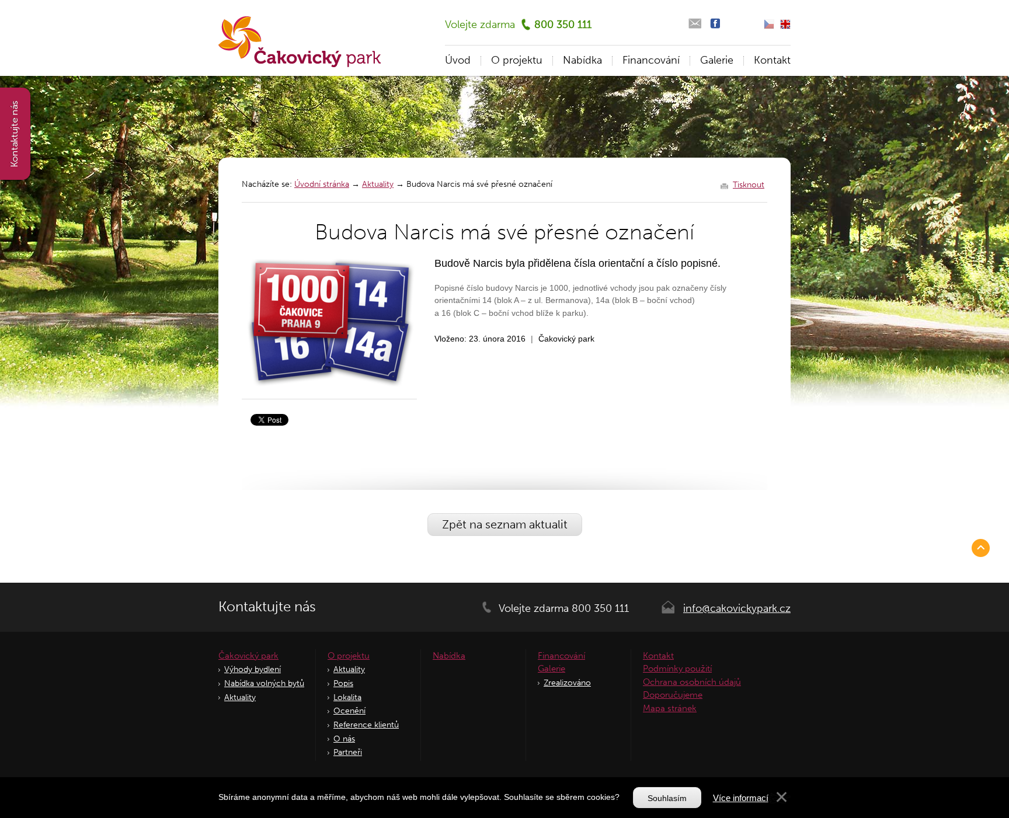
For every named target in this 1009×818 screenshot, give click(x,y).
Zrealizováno (567, 683)
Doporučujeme (672, 695)
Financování (651, 60)
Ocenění (349, 711)
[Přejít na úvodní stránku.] (299, 41)
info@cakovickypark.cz (737, 608)
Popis (343, 683)
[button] (781, 800)
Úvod (458, 60)
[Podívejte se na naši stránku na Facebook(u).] (715, 23)
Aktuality (378, 184)
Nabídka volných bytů (264, 683)
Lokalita (347, 697)
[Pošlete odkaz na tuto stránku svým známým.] (694, 23)
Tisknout (748, 185)
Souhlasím (667, 798)
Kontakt (772, 60)
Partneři (347, 752)
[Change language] (785, 24)
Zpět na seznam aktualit (505, 524)
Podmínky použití (677, 668)
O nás (344, 739)
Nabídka (582, 60)
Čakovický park (248, 655)
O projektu (516, 60)
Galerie (716, 60)
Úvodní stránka (321, 184)
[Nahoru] (982, 547)
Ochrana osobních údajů (692, 682)
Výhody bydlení (252, 669)
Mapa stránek (670, 708)
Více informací (740, 798)
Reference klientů (366, 725)
